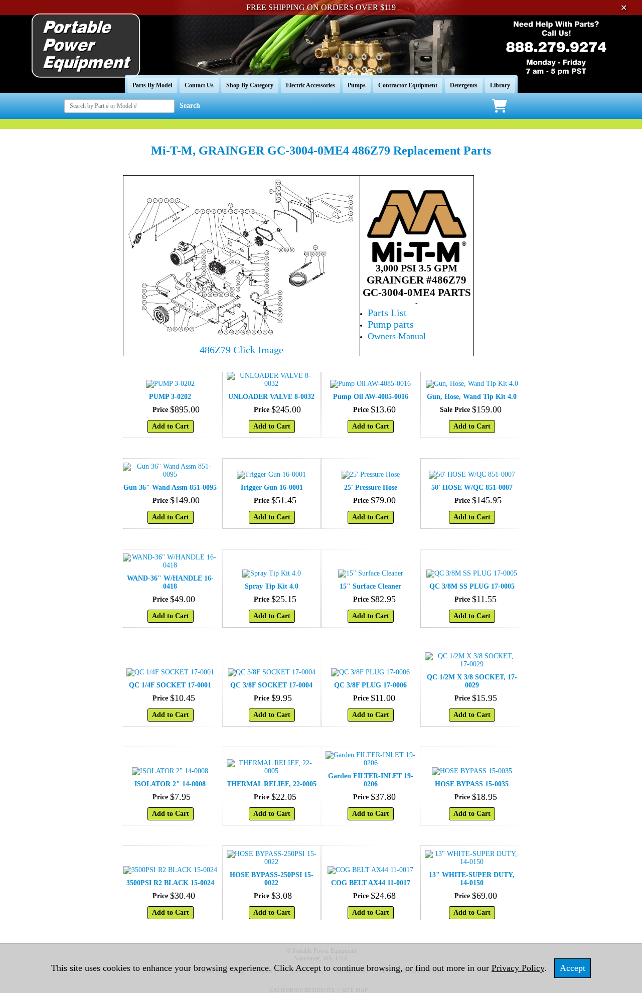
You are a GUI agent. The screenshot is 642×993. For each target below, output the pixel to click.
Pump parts (391, 324)
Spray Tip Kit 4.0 (271, 586)
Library (500, 85)
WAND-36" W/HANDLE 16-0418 (170, 582)
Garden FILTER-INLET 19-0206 (370, 780)
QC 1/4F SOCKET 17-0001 (170, 685)
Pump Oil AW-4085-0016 (370, 396)
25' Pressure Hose (370, 487)
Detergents (463, 85)
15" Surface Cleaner (370, 586)
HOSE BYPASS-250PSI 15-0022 (271, 879)
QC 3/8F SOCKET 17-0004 (271, 685)
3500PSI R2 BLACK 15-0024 (170, 883)
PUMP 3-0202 (170, 396)
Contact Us (199, 85)
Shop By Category (249, 85)
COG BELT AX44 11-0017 (370, 883)
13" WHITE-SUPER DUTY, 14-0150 (472, 879)
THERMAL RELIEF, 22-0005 (271, 784)
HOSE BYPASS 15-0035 (472, 784)
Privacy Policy (518, 968)
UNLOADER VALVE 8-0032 (271, 396)
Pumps (357, 85)
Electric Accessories (310, 85)
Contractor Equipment (407, 85)
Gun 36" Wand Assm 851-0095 (170, 487)
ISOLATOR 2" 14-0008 (170, 784)
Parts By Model (152, 85)
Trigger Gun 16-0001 (271, 487)
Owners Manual (397, 336)
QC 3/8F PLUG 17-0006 (370, 685)
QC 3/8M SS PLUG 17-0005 (472, 586)
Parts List (387, 312)
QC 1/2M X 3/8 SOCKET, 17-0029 (472, 681)
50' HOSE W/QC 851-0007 (472, 487)
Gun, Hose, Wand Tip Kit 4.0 (472, 396)
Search (190, 105)
